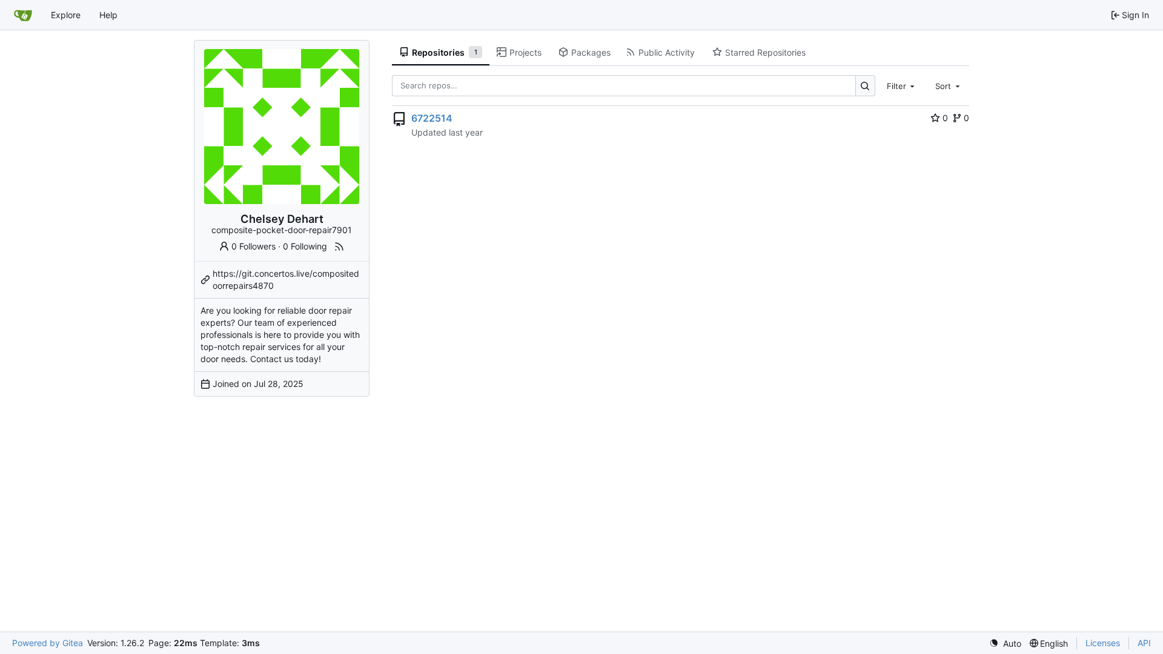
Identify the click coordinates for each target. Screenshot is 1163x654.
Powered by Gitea (47, 643)
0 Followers (253, 246)
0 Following (305, 246)
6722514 (431, 118)
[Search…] (865, 85)
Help (108, 15)
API (1144, 643)
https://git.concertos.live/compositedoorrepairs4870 (286, 279)
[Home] (23, 15)
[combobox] (902, 85)
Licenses (1102, 643)
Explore (66, 15)
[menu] (1005, 643)
